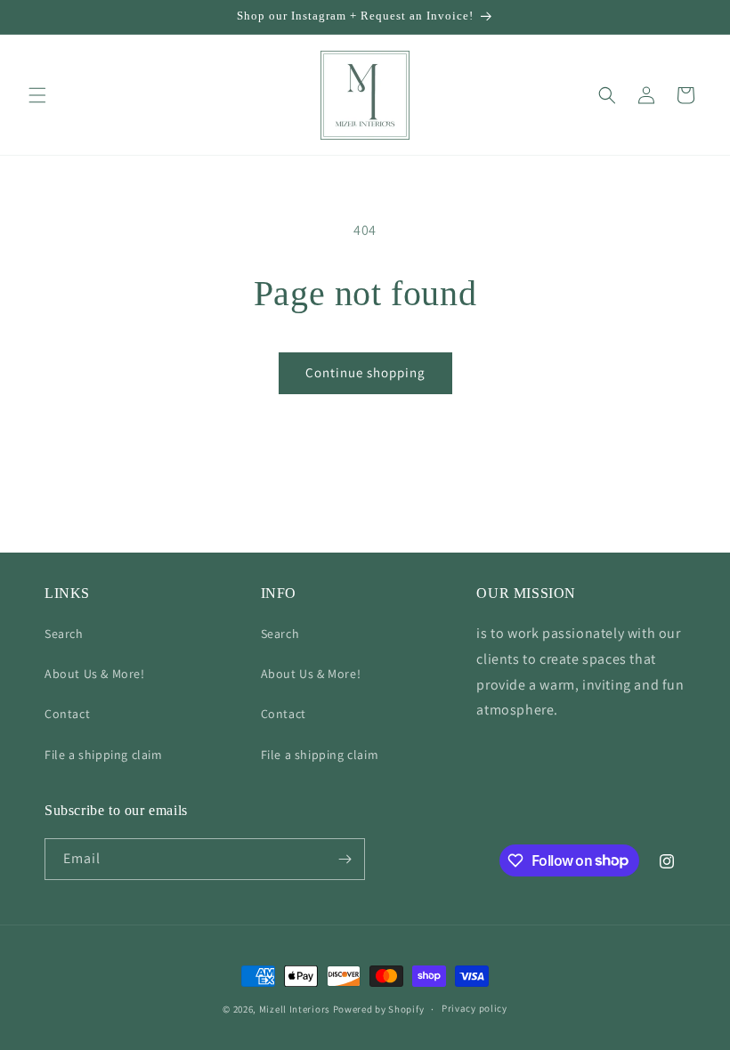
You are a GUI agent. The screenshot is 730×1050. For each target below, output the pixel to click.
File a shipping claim (104, 755)
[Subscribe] (344, 859)
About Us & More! (95, 674)
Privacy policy (474, 1008)
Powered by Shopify (379, 1009)
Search (64, 634)
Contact (67, 714)
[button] (37, 95)
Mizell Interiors (294, 1009)
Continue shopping (365, 372)
